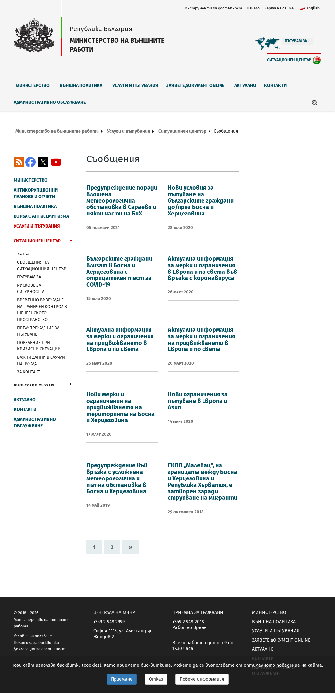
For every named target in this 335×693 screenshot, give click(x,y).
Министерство (33, 85)
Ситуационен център (289, 59)
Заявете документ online (195, 85)
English (313, 8)
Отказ (156, 679)
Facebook (30, 162)
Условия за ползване (33, 636)
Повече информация (202, 679)
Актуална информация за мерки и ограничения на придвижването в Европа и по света (120, 339)
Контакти (275, 85)
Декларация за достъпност (39, 649)
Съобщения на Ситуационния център (41, 265)
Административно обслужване (50, 102)
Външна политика (81, 85)
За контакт (28, 371)
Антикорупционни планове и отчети (36, 193)
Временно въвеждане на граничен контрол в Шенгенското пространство (42, 309)
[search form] (314, 102)
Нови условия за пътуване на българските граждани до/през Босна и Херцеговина (201, 200)
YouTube (56, 162)
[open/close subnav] (71, 241)
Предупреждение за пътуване (38, 331)
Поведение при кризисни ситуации (39, 345)
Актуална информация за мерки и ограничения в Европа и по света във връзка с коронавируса (202, 268)
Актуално (245, 85)
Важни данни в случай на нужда (41, 360)
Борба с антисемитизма (41, 216)
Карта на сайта (279, 8)
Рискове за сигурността (30, 288)
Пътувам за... (30, 276)
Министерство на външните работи (57, 131)
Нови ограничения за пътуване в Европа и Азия (198, 401)
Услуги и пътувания (135, 85)
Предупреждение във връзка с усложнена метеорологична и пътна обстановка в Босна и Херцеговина (117, 478)
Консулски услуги (34, 385)
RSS (19, 162)
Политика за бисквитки (36, 642)
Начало (253, 8)
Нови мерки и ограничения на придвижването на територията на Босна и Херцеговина (120, 407)
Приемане (121, 679)
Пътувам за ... (298, 41)
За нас (23, 254)
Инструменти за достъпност (213, 8)
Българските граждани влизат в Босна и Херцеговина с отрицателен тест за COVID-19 (119, 271)
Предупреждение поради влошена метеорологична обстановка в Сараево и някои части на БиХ (121, 200)
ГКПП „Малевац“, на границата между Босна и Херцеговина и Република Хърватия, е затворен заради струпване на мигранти (202, 481)
